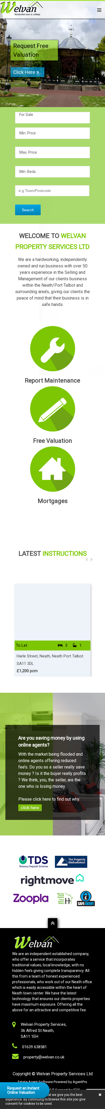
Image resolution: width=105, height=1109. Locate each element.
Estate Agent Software (36, 1082)
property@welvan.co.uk (43, 1057)
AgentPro (80, 1082)
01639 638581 (34, 1046)
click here (30, 807)
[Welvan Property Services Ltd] (21, 15)
